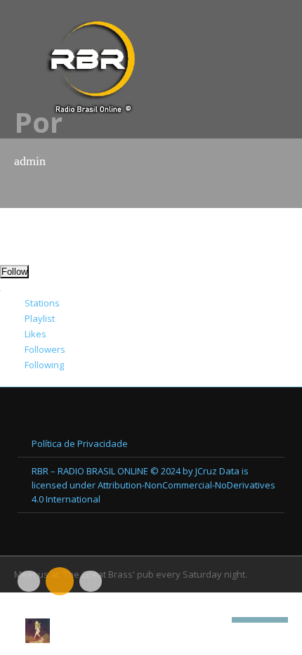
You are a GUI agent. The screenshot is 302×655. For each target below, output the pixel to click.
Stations (42, 303)
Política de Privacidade (80, 443)
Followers (45, 349)
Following (44, 364)
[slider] (259, 618)
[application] (151, 606)
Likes (35, 334)
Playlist (40, 318)
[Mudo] (221, 620)
